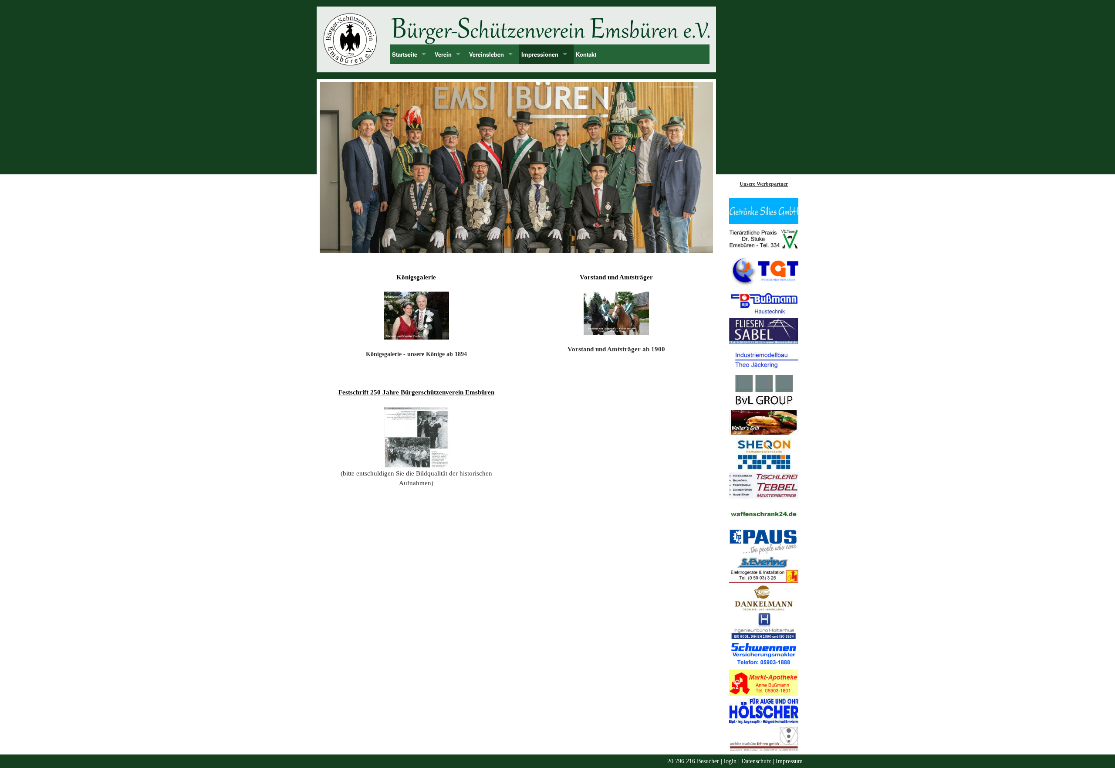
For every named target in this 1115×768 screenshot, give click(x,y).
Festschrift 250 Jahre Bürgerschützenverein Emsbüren (416, 392)
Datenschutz (756, 761)
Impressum (789, 761)
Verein (443, 54)
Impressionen (539, 54)
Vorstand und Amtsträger (616, 277)
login (730, 761)
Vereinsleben (486, 54)
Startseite (404, 54)
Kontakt (586, 54)
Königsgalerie (416, 277)
